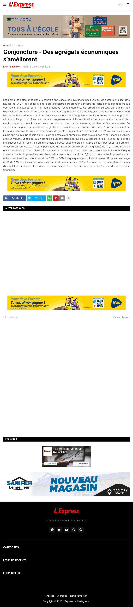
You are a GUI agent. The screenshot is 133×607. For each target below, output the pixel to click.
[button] (4, 5)
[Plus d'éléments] (68, 198)
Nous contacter (78, 595)
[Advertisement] (66, 253)
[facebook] (52, 530)
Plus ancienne (120, 317)
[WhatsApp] (49, 198)
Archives (18, 45)
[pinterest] (81, 530)
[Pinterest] (56, 198)
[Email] (62, 198)
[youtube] (66, 530)
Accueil (7, 45)
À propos (62, 595)
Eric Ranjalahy (11, 66)
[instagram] (73, 530)
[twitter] (59, 530)
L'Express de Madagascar (76, 601)
